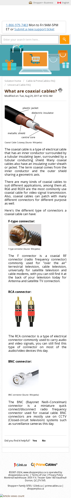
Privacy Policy (55, 475)
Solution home (13, 81)
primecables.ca (53, 485)
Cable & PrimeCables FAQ (40, 81)
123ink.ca (38, 485)
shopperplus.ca (35, 488)
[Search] (64, 39)
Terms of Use (39, 475)
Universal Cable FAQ (19, 85)
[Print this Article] (60, 90)
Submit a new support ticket (34, 29)
